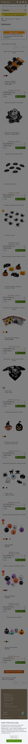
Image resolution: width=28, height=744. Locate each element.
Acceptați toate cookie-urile (14, 740)
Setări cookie (14, 737)
